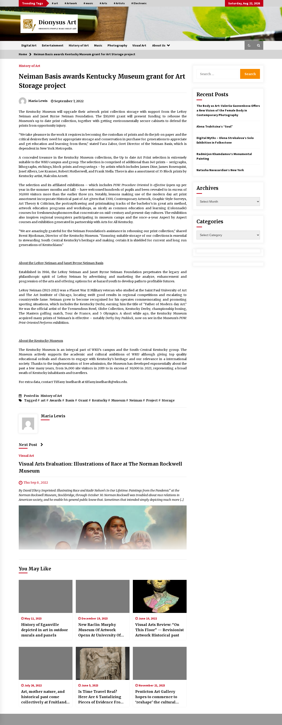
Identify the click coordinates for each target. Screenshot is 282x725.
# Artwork (71, 3)
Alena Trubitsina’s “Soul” (215, 126)
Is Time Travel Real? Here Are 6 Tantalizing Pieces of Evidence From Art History (101, 697)
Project (152, 400)
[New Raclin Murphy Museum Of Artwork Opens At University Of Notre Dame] (103, 596)
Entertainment (52, 45)
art (43, 400)
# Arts (103, 3)
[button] (249, 45)
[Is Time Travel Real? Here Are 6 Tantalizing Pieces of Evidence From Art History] (103, 663)
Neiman (135, 400)
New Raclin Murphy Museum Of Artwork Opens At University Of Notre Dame (99, 630)
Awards (55, 400)
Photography (117, 45)
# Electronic (139, 3)
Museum (118, 400)
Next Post (28, 444)
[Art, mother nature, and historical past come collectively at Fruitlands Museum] (45, 663)
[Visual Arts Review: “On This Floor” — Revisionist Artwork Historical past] (160, 596)
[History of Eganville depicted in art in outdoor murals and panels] (45, 596)
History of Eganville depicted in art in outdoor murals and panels (44, 629)
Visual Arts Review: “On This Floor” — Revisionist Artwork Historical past (159, 629)
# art (55, 3)
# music (88, 3)
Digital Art (29, 45)
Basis (69, 400)
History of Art (79, 45)
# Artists (119, 3)
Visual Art (139, 45)
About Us (158, 45)
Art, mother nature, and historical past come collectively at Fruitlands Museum (44, 697)
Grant (83, 400)
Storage (168, 400)
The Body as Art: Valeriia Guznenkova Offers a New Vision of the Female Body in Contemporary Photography (228, 110)
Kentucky (99, 400)
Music (98, 45)
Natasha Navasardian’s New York (220, 170)
